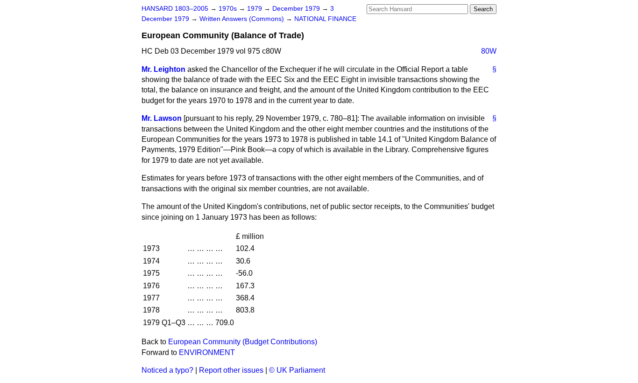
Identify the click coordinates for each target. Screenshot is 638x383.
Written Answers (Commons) (242, 18)
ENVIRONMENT (207, 352)
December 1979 (297, 8)
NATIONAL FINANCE (325, 18)
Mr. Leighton (163, 69)
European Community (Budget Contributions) (242, 342)
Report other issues (231, 370)
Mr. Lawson (162, 118)
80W (488, 51)
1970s (229, 8)
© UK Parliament (297, 370)
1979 (255, 8)
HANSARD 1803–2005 (175, 8)
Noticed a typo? (167, 370)
